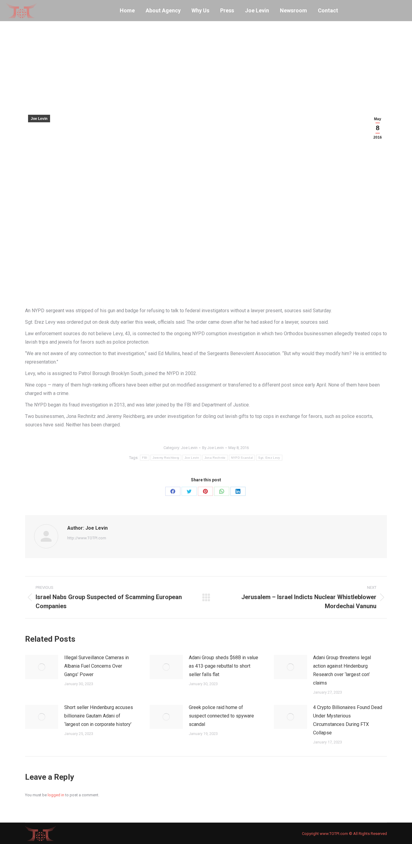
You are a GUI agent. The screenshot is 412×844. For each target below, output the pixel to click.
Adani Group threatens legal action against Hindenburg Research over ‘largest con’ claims (342, 670)
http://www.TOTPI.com (86, 538)
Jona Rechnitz (215, 457)
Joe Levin (39, 119)
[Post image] (41, 667)
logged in (56, 795)
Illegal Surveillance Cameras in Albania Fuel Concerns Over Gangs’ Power (96, 666)
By (213, 447)
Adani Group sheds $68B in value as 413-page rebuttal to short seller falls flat (223, 666)
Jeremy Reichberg (166, 457)
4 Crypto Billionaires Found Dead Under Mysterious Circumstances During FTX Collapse (347, 720)
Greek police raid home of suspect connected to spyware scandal (221, 715)
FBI (144, 457)
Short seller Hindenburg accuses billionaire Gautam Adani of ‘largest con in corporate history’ (98, 715)
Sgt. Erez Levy (269, 457)
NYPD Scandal (242, 457)
